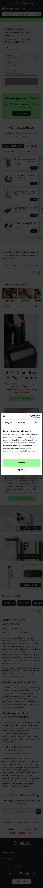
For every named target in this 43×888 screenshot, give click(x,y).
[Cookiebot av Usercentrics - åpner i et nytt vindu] (30, 416)
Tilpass (20, 470)
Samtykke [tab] (8, 423)
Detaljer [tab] (21, 423)
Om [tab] (35, 423)
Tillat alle (21, 462)
